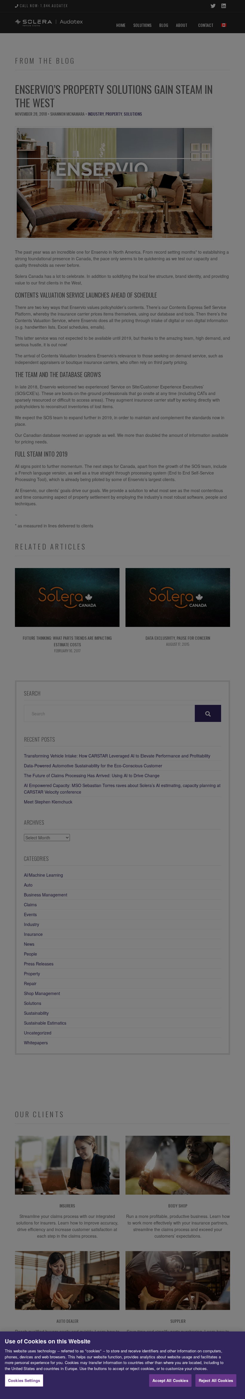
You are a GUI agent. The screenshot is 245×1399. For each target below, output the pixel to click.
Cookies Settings (24, 1380)
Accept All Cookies (170, 1380)
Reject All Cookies (216, 1380)
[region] (122, 1365)
